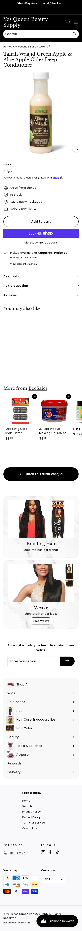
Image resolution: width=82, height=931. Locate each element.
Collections (20, 46)
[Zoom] (76, 148)
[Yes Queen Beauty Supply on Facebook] (50, 852)
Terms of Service (33, 822)
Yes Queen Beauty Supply (25, 22)
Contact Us (29, 828)
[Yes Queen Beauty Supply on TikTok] (57, 852)
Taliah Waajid (39, 46)
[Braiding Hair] (41, 519)
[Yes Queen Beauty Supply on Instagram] (43, 852)
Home (7, 46)
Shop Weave (41, 621)
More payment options (41, 243)
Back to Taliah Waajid (44, 474)
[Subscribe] (67, 661)
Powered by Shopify (16, 922)
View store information (23, 263)
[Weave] (41, 583)
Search (27, 806)
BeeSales (37, 388)
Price (7, 165)
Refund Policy (31, 817)
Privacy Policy (31, 812)
